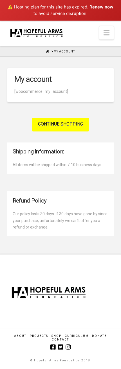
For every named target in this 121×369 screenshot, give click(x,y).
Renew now (101, 7)
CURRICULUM (77, 335)
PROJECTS (39, 335)
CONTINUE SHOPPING (60, 124)
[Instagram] (68, 347)
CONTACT (60, 339)
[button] (106, 32)
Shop (56, 335)
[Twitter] (60, 347)
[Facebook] (52, 347)
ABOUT (20, 335)
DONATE (99, 335)
